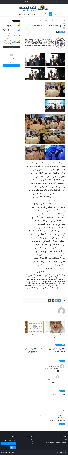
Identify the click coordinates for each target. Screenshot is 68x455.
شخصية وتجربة (42, 14)
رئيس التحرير (55, 1)
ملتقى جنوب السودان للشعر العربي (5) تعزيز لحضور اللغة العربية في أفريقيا (31, 352)
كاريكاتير (22, 14)
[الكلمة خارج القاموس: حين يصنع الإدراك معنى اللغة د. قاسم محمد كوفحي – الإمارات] (16, 29)
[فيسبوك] (63, 32)
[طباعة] (49, 300)
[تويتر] (60, 32)
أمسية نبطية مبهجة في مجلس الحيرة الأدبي (46, 348)
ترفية (14, 14)
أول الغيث (54, 14)
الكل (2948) (11, 47)
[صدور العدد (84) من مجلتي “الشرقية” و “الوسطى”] (59, 348)
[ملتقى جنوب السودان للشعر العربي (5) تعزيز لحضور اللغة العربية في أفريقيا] (31, 348)
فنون (48, 14)
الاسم (64, 410)
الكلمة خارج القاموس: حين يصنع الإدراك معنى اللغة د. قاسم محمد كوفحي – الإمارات (7, 31)
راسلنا (48, 1)
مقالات (37, 14)
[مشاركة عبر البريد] (57, 32)
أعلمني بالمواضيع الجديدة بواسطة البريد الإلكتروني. (57, 420)
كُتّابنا (51, 1)
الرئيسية (63, 21)
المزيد (10, 14)
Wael (61, 28)
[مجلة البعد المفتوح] (34, 8)
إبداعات (18, 14)
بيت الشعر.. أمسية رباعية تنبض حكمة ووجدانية (12, 38)
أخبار (51, 14)
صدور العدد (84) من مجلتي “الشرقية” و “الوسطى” (59, 352)
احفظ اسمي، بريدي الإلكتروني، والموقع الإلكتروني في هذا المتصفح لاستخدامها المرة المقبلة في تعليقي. (49, 415)
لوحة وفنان (33, 14)
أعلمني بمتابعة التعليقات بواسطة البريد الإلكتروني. (57, 417)
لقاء (45, 14)
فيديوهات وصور (27, 14)
